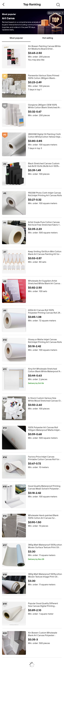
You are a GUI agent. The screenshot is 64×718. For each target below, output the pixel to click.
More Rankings (54, 13)
